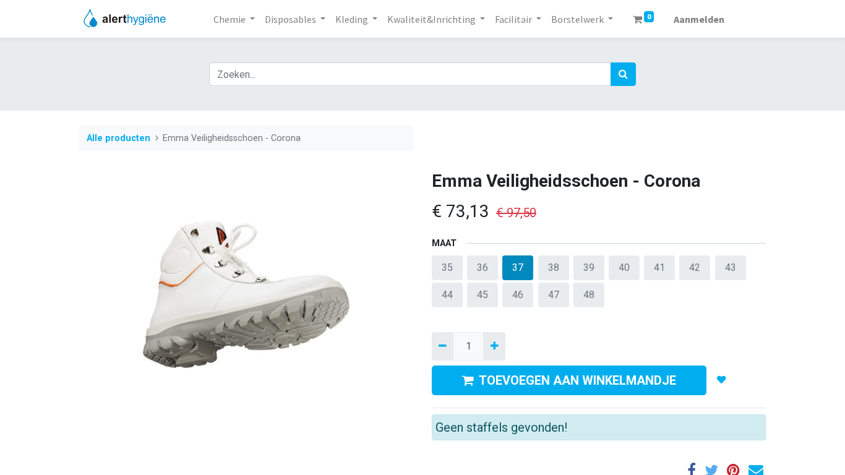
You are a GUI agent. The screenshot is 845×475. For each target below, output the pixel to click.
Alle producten (118, 138)
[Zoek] (623, 74)
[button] (722, 380)
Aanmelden (699, 19)
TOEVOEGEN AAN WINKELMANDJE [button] (577, 380)
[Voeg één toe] (494, 346)
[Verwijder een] (442, 346)
